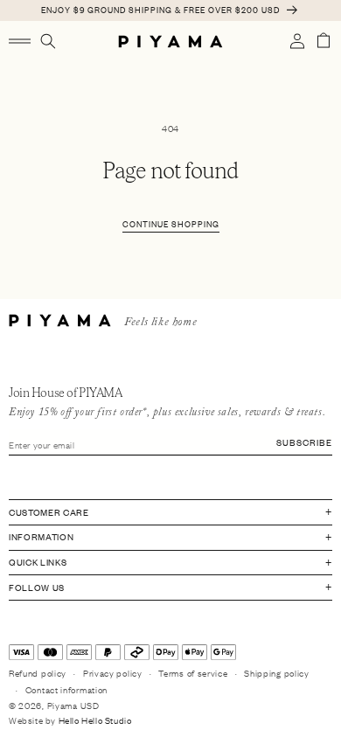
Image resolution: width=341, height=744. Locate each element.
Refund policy (37, 672)
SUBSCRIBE (304, 442)
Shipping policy (277, 672)
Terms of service (192, 672)
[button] (20, 41)
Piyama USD (73, 705)
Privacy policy (113, 672)
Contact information (66, 689)
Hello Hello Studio (95, 720)
